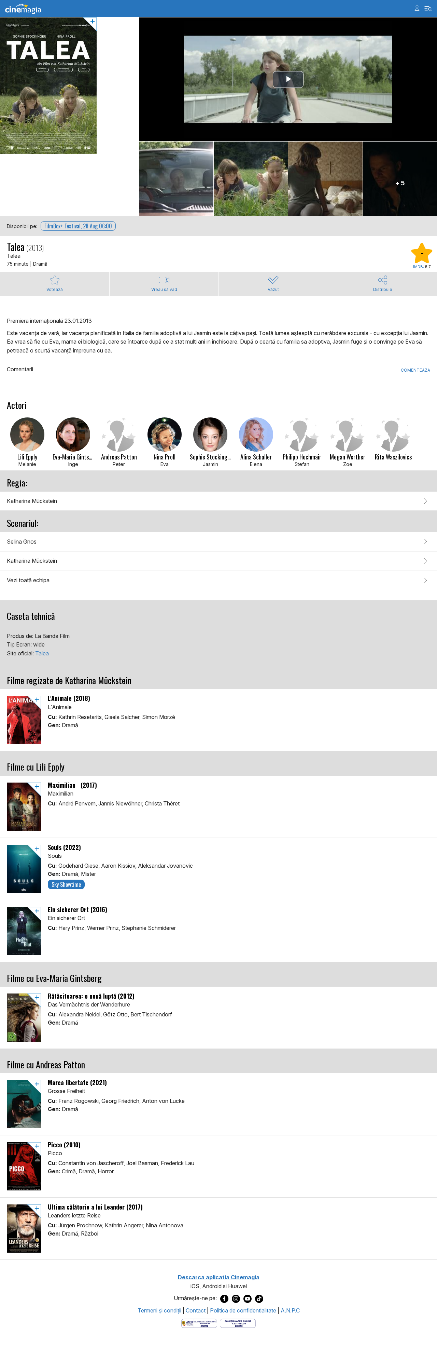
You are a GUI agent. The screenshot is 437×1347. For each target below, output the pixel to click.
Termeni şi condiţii (159, 1310)
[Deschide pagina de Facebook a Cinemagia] (224, 1298)
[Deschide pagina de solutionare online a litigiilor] (238, 1323)
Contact (196, 1310)
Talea (42, 653)
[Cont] (417, 8)
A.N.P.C (290, 1310)
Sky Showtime (66, 884)
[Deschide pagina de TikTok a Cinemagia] (259, 1298)
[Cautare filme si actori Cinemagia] (428, 8)
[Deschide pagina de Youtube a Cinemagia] (247, 1298)
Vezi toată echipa (28, 580)
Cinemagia (23, 8)
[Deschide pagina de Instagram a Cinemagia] (236, 1298)
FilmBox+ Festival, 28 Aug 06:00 (78, 226)
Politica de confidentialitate (243, 1310)
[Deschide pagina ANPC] (199, 1323)
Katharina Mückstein (32, 500)
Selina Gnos (22, 541)
